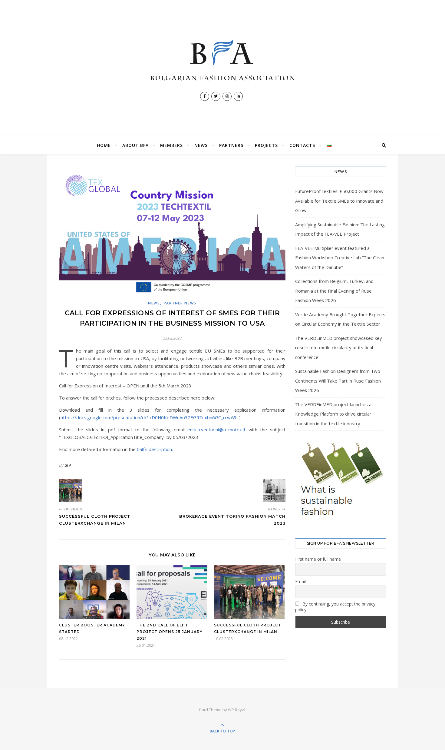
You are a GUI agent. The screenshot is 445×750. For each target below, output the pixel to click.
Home (104, 145)
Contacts (302, 145)
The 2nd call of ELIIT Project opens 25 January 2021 (170, 632)
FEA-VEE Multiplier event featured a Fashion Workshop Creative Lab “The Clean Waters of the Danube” (339, 257)
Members (171, 145)
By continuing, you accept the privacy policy (335, 606)
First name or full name (318, 559)
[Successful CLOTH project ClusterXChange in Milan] (70, 490)
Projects (266, 145)
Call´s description (154, 449)
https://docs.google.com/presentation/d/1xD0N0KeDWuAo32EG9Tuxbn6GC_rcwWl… (150, 417)
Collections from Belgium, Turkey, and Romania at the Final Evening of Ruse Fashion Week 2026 (334, 290)
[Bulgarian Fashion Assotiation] (222, 60)
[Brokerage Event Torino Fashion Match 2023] (274, 490)
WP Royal (236, 709)
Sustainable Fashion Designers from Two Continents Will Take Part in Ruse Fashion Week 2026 (338, 380)
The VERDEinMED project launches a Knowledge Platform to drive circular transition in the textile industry (333, 413)
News (201, 145)
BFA (67, 465)
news (154, 303)
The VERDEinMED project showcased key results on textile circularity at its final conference (338, 347)
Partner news (180, 303)
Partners (231, 145)
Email (300, 581)
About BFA (135, 145)
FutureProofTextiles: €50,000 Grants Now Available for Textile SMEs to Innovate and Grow (339, 200)
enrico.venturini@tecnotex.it (216, 429)
